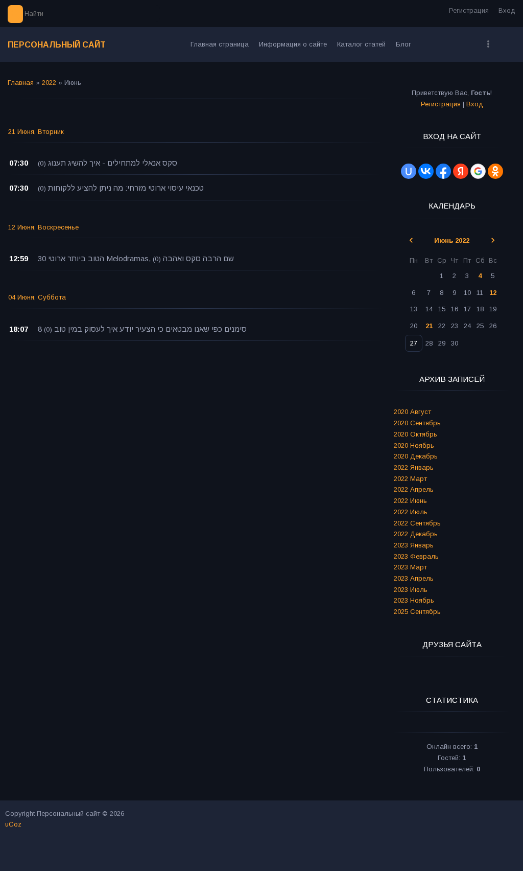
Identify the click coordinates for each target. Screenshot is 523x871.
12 (492, 292)
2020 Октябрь (415, 434)
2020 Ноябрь (414, 445)
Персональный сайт (57, 44)
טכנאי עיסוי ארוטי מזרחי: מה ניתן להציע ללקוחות (126, 188)
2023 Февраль (416, 556)
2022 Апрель (414, 489)
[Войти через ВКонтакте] (426, 171)
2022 (49, 82)
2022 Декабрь (416, 534)
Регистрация (469, 10)
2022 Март (410, 479)
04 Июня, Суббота (37, 297)
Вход (506, 10)
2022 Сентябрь (417, 523)
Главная (21, 82)
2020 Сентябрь (417, 423)
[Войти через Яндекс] (460, 171)
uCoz (13, 824)
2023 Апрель (414, 578)
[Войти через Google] (478, 171)
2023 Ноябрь (414, 600)
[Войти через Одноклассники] (495, 171)
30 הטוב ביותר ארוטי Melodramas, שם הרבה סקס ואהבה (136, 258)
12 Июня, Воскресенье (43, 227)
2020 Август (412, 412)
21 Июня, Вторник (36, 131)
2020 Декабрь (416, 456)
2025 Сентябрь (417, 611)
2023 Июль (410, 589)
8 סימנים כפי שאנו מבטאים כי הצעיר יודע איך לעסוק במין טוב (142, 329)
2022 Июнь (410, 501)
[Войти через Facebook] (443, 171)
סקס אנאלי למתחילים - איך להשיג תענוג (112, 162)
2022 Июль (410, 512)
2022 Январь (414, 467)
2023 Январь (414, 545)
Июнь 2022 (451, 240)
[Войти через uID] (408, 171)
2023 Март (410, 567)
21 (429, 326)
